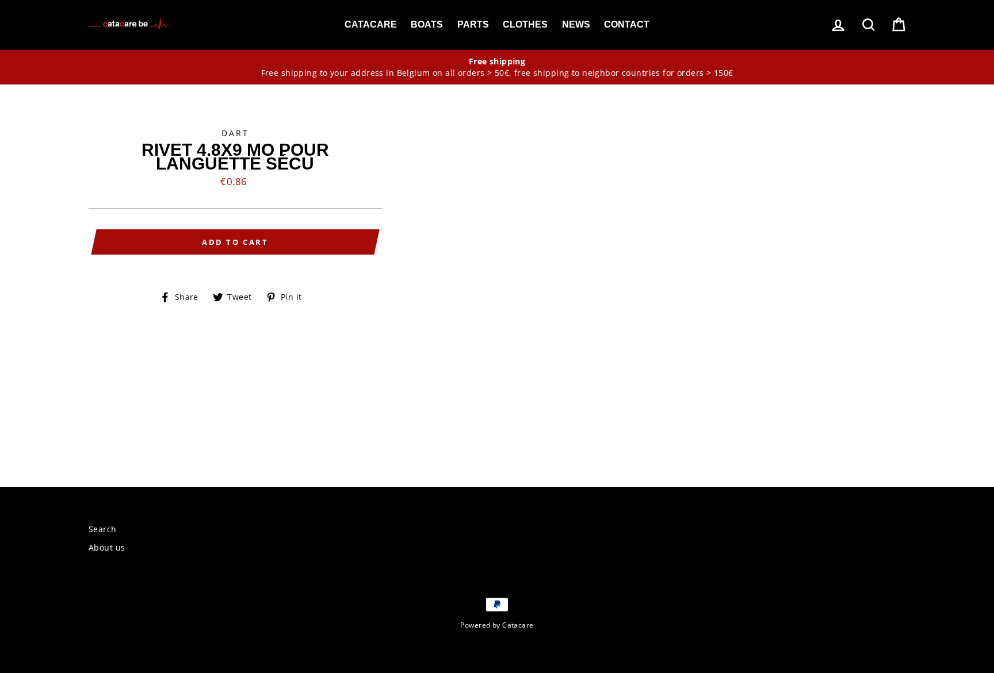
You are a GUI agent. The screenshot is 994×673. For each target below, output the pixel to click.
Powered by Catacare (496, 624)
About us (107, 547)
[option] (497, 67)
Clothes (525, 24)
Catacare (371, 24)
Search (103, 529)
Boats (427, 24)
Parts (473, 24)
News (576, 24)
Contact (626, 24)
